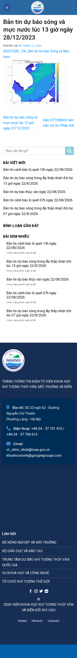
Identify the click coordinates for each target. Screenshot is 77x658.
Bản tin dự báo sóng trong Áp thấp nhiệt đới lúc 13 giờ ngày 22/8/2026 (38, 181)
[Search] (72, 7)
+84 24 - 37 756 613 (21, 434)
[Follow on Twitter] (41, 591)
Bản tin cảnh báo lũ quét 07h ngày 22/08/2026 (38, 200)
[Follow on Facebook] (30, 591)
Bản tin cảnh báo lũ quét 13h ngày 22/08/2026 (38, 170)
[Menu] (7, 7)
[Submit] (69, 151)
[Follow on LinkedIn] (46, 591)
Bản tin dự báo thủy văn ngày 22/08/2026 (34, 192)
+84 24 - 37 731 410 (46, 428)
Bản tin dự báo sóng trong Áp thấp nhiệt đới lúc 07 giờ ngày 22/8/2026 (38, 211)
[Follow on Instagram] (35, 591)
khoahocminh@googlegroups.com (34, 455)
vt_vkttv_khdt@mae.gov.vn (28, 449)
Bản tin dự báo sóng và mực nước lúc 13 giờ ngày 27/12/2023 (20, 122)
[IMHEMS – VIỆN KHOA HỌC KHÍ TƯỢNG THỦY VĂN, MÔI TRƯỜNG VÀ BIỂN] (37, 7)
